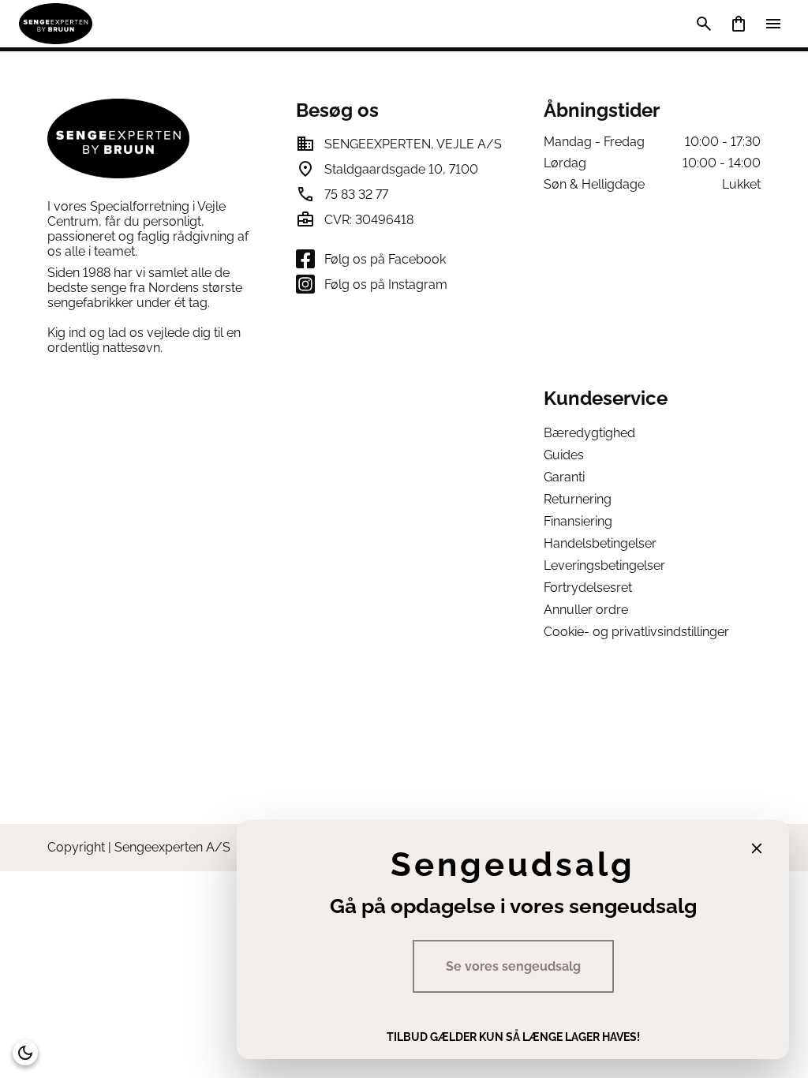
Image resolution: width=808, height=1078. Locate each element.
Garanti (564, 477)
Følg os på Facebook (385, 259)
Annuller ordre (586, 609)
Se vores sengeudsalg (513, 966)
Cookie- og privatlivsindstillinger (636, 631)
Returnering (578, 499)
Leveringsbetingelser (604, 565)
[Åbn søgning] (703, 23)
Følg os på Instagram (385, 284)
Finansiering (578, 521)
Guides (564, 454)
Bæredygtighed (589, 432)
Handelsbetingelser (600, 543)
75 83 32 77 (356, 194)
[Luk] (756, 848)
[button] (25, 1052)
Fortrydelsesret (588, 587)
